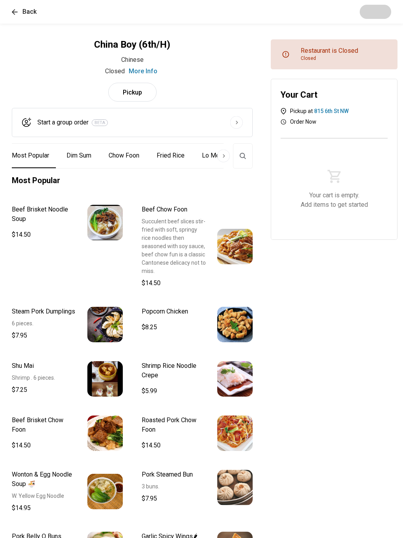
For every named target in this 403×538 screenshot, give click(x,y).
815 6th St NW (331, 111)
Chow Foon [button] (124, 155)
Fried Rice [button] (171, 155)
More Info (143, 71)
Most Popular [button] (30, 155)
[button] (24, 12)
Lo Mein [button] (213, 155)
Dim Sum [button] (79, 155)
